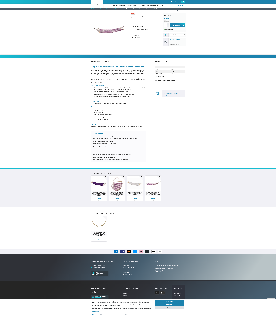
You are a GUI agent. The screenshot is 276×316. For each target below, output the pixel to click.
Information (180, 5)
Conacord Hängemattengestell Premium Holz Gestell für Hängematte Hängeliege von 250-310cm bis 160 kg (99, 234)
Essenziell (96, 314)
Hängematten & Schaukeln (106, 8)
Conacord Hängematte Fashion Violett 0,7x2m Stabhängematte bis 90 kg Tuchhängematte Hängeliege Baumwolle (99, 194)
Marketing (111, 314)
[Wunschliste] (178, 2)
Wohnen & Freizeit (152, 5)
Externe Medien (120, 314)
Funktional (129, 314)
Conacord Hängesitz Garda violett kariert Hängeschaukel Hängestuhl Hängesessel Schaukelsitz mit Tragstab (116, 194)
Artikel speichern (181, 10)
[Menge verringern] (168, 26)
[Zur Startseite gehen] (91, 8)
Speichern (169, 307)
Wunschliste (177, 295)
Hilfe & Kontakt (126, 265)
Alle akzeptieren (169, 301)
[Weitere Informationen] (156, 80)
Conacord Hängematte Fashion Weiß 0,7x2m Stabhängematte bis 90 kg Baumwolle (135, 193)
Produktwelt (125, 291)
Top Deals (125, 298)
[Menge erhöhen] (168, 24)
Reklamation (125, 269)
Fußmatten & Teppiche (118, 5)
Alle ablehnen (169, 304)
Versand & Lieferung (127, 270)
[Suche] (175, 2)
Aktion (162, 5)
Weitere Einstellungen (138, 314)
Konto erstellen (177, 293)
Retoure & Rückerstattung (129, 267)
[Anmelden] (171, 2)
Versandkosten (126, 272)
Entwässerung (131, 5)
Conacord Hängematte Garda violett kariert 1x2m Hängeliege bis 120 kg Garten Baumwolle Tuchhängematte (153, 193)
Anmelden (176, 291)
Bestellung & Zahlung (127, 274)
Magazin (125, 293)
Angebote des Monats (128, 297)
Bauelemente (141, 5)
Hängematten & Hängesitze (117, 8)
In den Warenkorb (177, 25)
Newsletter (125, 295)
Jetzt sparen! (159, 271)
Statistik (104, 314)
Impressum (109, 310)
